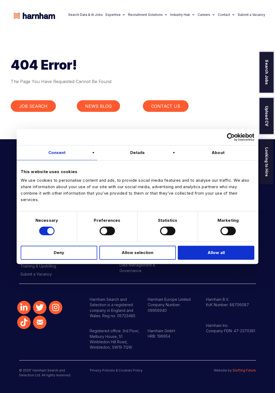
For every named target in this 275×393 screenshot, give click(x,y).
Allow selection (137, 252)
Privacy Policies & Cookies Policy (116, 370)
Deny (59, 252)
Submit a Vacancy (251, 15)
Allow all (216, 252)
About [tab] (218, 152)
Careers (204, 15)
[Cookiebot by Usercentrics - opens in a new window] (230, 137)
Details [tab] (137, 152)
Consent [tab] (57, 152)
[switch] (107, 231)
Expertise (113, 15)
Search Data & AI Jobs (85, 15)
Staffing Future (244, 370)
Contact (224, 15)
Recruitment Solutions (145, 15)
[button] (24, 307)
